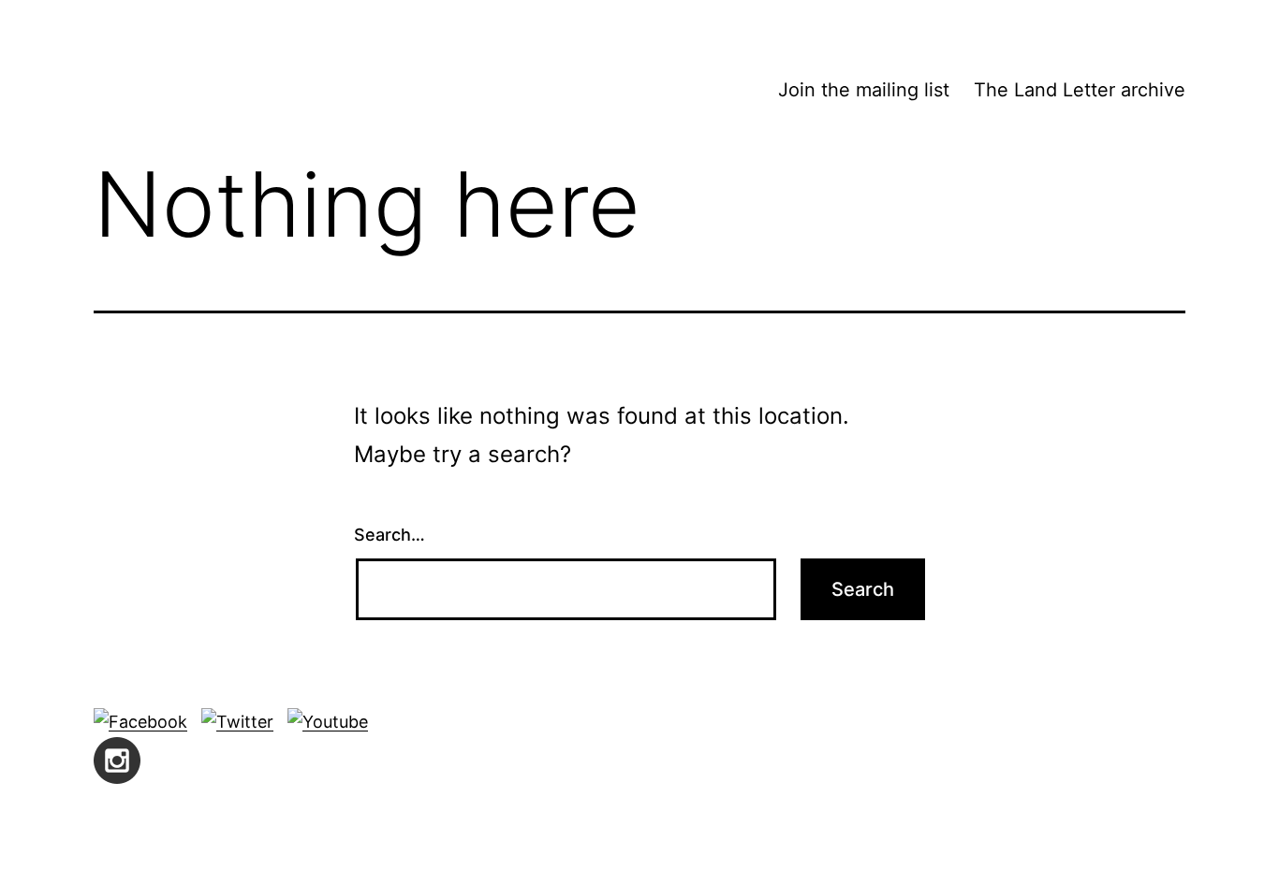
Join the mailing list (863, 90)
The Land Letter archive (1079, 90)
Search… (389, 534)
